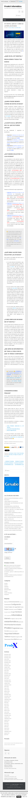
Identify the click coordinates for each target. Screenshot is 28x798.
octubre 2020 (7, 667)
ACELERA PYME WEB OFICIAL (13, 429)
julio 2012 (6, 734)
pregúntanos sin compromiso (16, 437)
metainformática (11, 622)
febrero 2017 (7, 676)
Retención (11, 631)
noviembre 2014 (7, 715)
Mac (18, 618)
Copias (6, 607)
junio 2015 (6, 704)
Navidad (10, 624)
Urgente (7, 456)
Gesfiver (6, 584)
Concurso (21, 601)
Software (15, 634)
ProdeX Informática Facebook (19, 11)
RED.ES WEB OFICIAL (11, 430)
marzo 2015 (6, 709)
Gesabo (6, 583)
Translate (20, 1)
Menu (5, 19)
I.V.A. (5, 615)
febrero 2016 (7, 691)
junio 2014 (6, 723)
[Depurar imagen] (15, 548)
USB (21, 636)
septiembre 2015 (7, 699)
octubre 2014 (7, 717)
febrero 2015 (7, 710)
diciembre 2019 (7, 668)
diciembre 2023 (7, 657)
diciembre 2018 (7, 673)
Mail (21, 618)
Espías (6, 609)
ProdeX (15, 453)
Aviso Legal (6, 775)
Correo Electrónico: (8, 543)
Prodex (7, 628)
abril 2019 (6, 672)
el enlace (12, 266)
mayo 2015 (6, 705)
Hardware (6, 586)
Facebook (10, 609)
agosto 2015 (6, 701)
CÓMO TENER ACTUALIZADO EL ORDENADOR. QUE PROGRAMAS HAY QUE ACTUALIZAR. (13, 503)
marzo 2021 (6, 664)
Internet (7, 618)
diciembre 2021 (7, 662)
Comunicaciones (14, 602)
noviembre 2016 (7, 681)
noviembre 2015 (7, 696)
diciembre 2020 (7, 665)
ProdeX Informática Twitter (22, 11)
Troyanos (13, 636)
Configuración (16, 604)
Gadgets (19, 609)
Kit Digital (15, 454)
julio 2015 (6, 702)
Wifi (18, 639)
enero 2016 (6, 692)
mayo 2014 (6, 725)
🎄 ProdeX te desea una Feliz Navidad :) (12, 565)
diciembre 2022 (7, 660)
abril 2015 (6, 707)
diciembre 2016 (7, 680)
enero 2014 (6, 729)
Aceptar (19, 796)
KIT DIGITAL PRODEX (17, 381)
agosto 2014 (6, 720)
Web (15, 639)
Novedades (19, 454)
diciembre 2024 (7, 656)
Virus (12, 639)
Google (13, 612)
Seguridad (8, 634)
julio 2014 (6, 721)
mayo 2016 (6, 688)
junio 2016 (6, 686)
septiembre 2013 (7, 731)
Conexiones (7, 604)
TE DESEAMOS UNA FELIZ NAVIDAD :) (12, 567)
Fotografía (15, 609)
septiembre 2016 (7, 684)
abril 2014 (6, 726)
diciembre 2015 (7, 694)
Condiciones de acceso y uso (10, 776)
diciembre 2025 (7, 654)
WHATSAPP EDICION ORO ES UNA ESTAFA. (13, 523)
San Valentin (15, 631)
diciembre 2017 (7, 675)
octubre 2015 (7, 697)
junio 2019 (6, 670)
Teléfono (7, 636)
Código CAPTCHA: (8, 552)
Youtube (20, 639)
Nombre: (6, 539)
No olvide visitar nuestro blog (10, 768)
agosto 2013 (6, 733)
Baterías (6, 601)
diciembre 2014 (7, 713)
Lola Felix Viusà (18, 27)
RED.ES (14, 308)
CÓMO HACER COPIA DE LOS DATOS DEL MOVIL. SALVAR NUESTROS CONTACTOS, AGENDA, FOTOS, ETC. (13, 517)
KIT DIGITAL (8, 116)
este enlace (14, 288)
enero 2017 (6, 678)
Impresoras (9, 615)
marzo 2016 (6, 689)
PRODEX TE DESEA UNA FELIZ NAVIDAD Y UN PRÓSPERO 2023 (9, 463)
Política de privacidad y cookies (10, 778)
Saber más (24, 796)
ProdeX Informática (12, 6)
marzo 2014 (6, 728)
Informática (11, 453)
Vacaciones (7, 639)
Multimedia (20, 621)
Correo (21, 607)
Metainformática (7, 589)
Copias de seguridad (14, 607)
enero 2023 (6, 659)
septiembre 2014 (7, 718)
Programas (6, 594)
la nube (16, 618)
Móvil (6, 624)
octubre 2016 (7, 683)
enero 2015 (6, 712)
